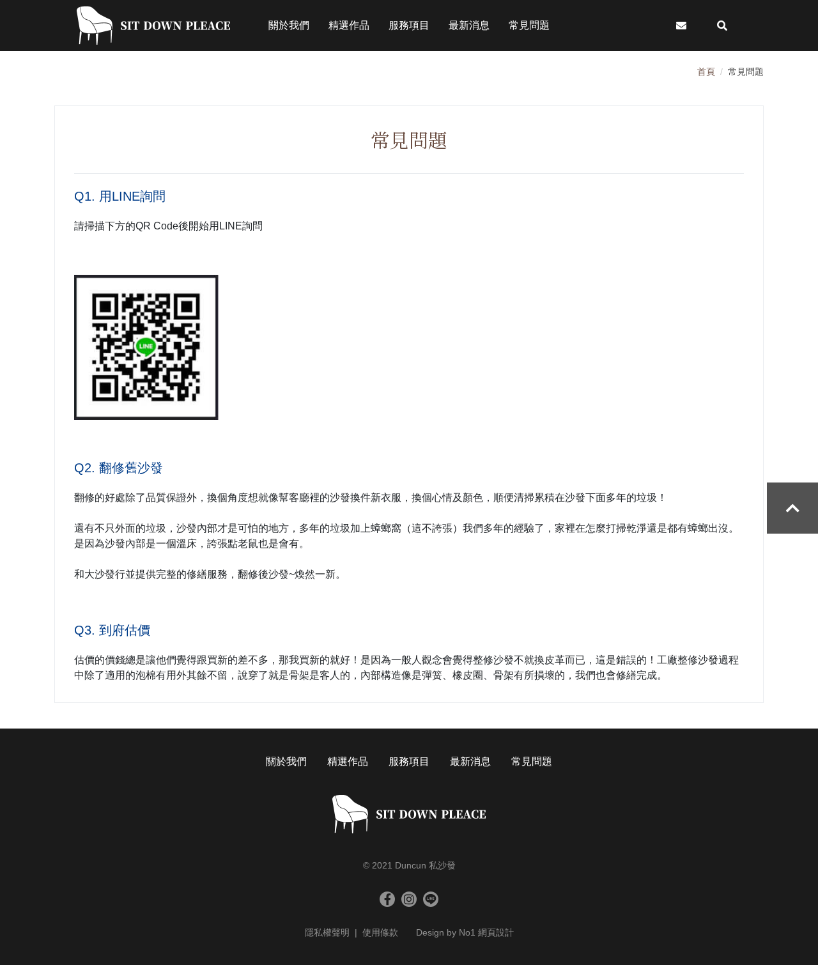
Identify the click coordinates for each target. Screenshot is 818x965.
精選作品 (347, 761)
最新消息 (470, 761)
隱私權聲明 (327, 932)
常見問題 (531, 761)
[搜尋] (722, 25)
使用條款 (380, 932)
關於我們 (286, 761)
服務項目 (409, 761)
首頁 (706, 71)
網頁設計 (496, 932)
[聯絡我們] (681, 25)
